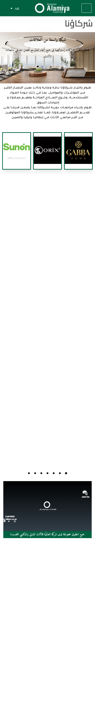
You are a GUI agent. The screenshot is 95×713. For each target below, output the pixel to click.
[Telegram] (9, 521)
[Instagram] (15, 521)
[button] (66, 473)
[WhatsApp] (5, 521)
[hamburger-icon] (86, 8)
